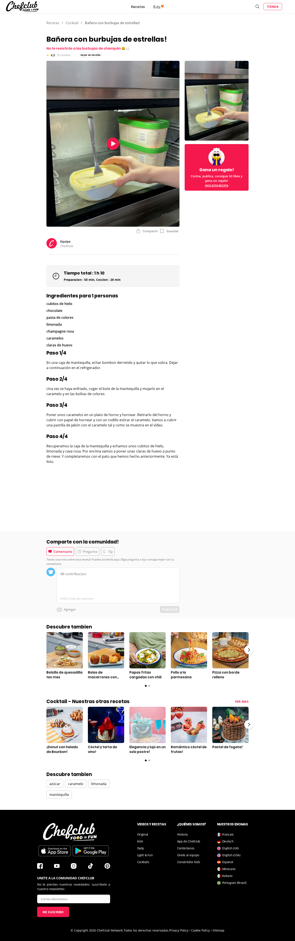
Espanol (227, 862)
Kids (140, 841)
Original (142, 834)
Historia (182, 834)
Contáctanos (185, 848)
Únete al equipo (188, 855)
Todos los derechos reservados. (146, 930)
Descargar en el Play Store (91, 850)
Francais (228, 834)
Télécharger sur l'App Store (54, 850)
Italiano (227, 876)
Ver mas (242, 701)
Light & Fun (145, 855)
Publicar (170, 609)
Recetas (138, 6)
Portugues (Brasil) (234, 883)
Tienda (273, 7)
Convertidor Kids (188, 862)
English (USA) (231, 855)
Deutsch (228, 841)
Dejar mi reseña (91, 55)
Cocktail (72, 22)
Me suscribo (53, 912)
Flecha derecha (248, 650)
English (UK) (230, 848)
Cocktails (143, 862)
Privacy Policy (178, 930)
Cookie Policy (200, 930)
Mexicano (229, 869)
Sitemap (218, 930)
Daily (140, 848)
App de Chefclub (188, 841)
